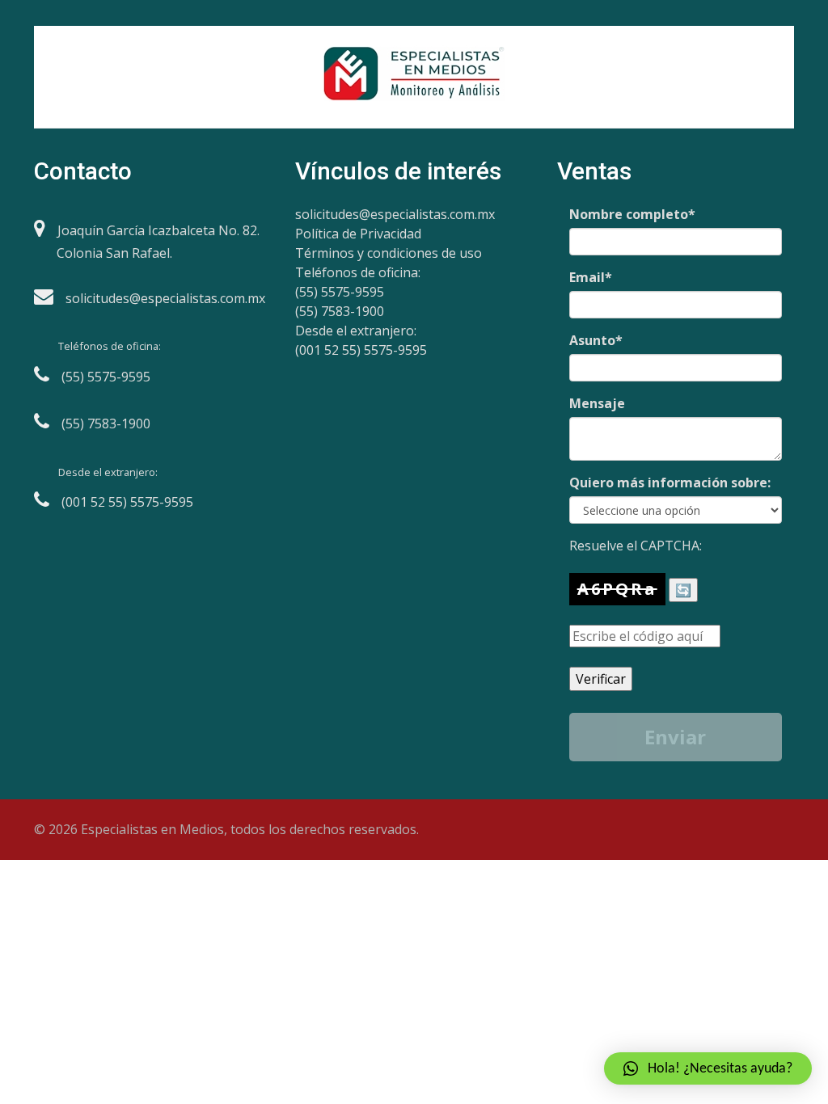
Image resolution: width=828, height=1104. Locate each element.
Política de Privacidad (358, 233)
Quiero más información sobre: (670, 482)
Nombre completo (632, 214)
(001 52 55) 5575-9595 (361, 350)
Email (590, 277)
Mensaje (597, 403)
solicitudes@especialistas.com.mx (395, 214)
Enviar (675, 736)
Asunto (596, 340)
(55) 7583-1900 (339, 311)
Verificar (601, 679)
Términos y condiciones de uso (388, 253)
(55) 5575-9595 (339, 292)
